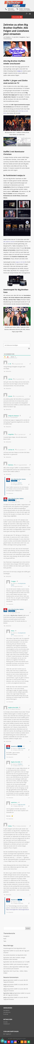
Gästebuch (6, 1024)
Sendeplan (6, 1010)
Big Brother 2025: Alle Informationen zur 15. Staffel (16, 962)
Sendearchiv (6, 1012)
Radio (4, 938)
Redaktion (8, 37)
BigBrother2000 (21, 748)
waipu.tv (19, 71)
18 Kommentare (7, 39)
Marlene (20, 483)
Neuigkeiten (22, 37)
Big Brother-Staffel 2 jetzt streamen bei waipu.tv (15, 964)
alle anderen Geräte (8, 241)
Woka (19, 901)
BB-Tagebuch (7, 1034)
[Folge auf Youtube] (8, 1042)
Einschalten (16, 17)
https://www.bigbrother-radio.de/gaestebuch (17, 909)
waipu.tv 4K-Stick (20, 262)
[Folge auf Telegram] (5, 1042)
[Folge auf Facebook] (12, 1042)
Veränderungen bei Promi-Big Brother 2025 (14, 948)
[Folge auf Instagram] (15, 1042)
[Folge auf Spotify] (28, 1042)
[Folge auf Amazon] (22, 1042)
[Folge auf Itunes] (25, 1042)
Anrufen (5, 1022)
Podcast (5, 1014)
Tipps (27, 37)
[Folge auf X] (18, 1042)
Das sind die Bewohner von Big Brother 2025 (15, 955)
